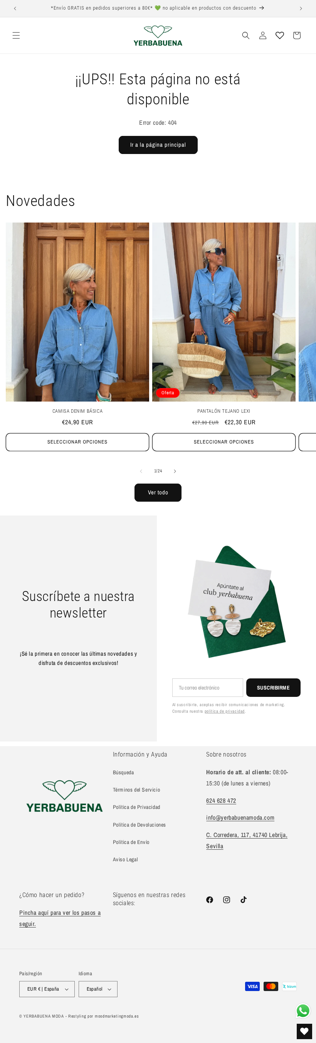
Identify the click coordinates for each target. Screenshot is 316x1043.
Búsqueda (123, 772)
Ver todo (158, 492)
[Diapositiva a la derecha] (174, 471)
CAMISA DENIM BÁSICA (77, 411)
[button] (16, 35)
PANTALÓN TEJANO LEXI (223, 411)
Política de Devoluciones (139, 824)
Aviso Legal (125, 859)
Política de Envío (131, 842)
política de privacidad (225, 711)
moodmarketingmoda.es (117, 1016)
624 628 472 (221, 800)
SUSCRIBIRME (273, 687)
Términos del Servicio (136, 789)
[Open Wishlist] (279, 35)
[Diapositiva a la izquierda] (141, 471)
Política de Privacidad (136, 807)
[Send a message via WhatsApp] (303, 1011)
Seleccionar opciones (77, 442)
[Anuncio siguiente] (300, 8)
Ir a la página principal (158, 145)
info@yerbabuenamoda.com (240, 817)
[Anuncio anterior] (15, 8)
